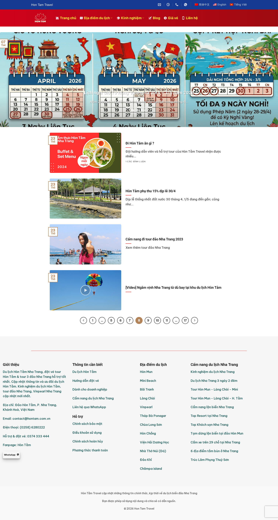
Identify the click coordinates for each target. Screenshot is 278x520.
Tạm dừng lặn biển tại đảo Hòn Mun (217, 433)
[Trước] (83, 320)
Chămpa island (151, 469)
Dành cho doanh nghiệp (89, 389)
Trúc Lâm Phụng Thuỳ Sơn (210, 460)
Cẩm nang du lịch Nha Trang (93, 398)
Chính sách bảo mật (87, 424)
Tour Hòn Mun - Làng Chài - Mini (214, 389)
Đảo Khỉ (146, 460)
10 (157, 320)
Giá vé (173, 18)
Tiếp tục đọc (139, 109)
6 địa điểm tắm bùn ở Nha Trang (214, 451)
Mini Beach (148, 381)
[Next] (267, 79)
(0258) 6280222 (32, 427)
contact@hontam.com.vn (31, 418)
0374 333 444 (38, 436)
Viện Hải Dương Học (154, 442)
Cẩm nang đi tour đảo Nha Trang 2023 (154, 239)
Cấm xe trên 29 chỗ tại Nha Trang (215, 442)
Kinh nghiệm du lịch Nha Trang (213, 372)
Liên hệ (192, 18)
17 (185, 320)
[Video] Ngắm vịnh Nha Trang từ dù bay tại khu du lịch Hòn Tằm (173, 287)
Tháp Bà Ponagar (153, 416)
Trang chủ (68, 18)
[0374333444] (177, 4)
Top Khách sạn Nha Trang (209, 425)
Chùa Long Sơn (151, 425)
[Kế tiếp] (194, 320)
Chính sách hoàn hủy (87, 441)
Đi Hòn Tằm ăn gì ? (140, 143)
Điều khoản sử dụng (87, 433)
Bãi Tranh (147, 389)
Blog (156, 18)
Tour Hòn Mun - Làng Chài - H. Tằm (217, 398)
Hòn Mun (146, 372)
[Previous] (10, 79)
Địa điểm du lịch (97, 18)
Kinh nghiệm (131, 18)
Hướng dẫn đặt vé (85, 381)
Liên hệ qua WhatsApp (89, 407)
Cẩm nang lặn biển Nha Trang (212, 407)
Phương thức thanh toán (90, 450)
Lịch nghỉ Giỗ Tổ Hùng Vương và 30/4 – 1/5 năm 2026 (139, 92)
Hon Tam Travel (42, 4)
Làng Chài (147, 398)
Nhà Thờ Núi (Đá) (153, 451)
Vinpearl (146, 407)
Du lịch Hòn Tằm (84, 372)
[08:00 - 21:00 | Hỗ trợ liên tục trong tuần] (169, 4)
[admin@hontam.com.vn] (160, 4)
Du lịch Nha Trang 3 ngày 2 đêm (214, 381)
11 (167, 320)
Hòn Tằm (24, 445)
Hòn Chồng (148, 433)
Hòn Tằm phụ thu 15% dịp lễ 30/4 (150, 191)
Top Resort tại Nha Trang (209, 416)
